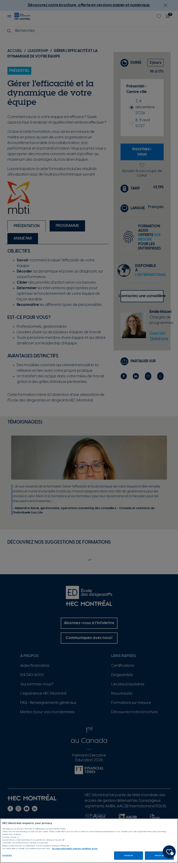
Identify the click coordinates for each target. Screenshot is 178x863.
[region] (89, 840)
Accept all (128, 855)
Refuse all (159, 855)
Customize (7, 855)
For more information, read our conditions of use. (75, 848)
